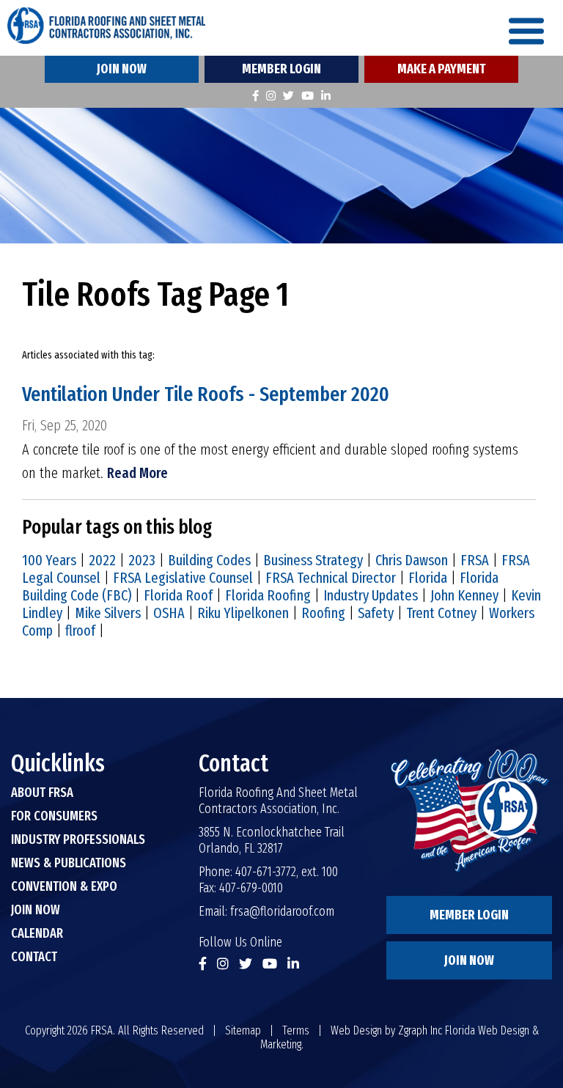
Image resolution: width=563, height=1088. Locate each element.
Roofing (323, 613)
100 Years (49, 560)
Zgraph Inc (420, 1030)
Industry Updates (370, 595)
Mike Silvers (108, 613)
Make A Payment (441, 69)
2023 (141, 560)
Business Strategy (313, 560)
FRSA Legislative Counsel (183, 578)
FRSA (474, 560)
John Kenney (464, 595)
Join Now (122, 69)
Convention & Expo (64, 886)
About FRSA (42, 792)
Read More (137, 473)
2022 (102, 560)
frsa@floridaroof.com (282, 911)
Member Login (281, 69)
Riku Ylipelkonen (243, 613)
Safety (376, 613)
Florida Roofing (268, 595)
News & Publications (68, 863)
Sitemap (243, 1030)
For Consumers (54, 816)
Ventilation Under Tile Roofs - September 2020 (205, 394)
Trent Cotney (441, 613)
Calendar (37, 933)
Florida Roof (178, 595)
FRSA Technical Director (330, 578)
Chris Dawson (411, 560)
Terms (295, 1030)
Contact (34, 957)
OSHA (169, 613)
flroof (80, 630)
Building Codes (209, 560)
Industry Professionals (78, 839)
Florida (427, 578)
